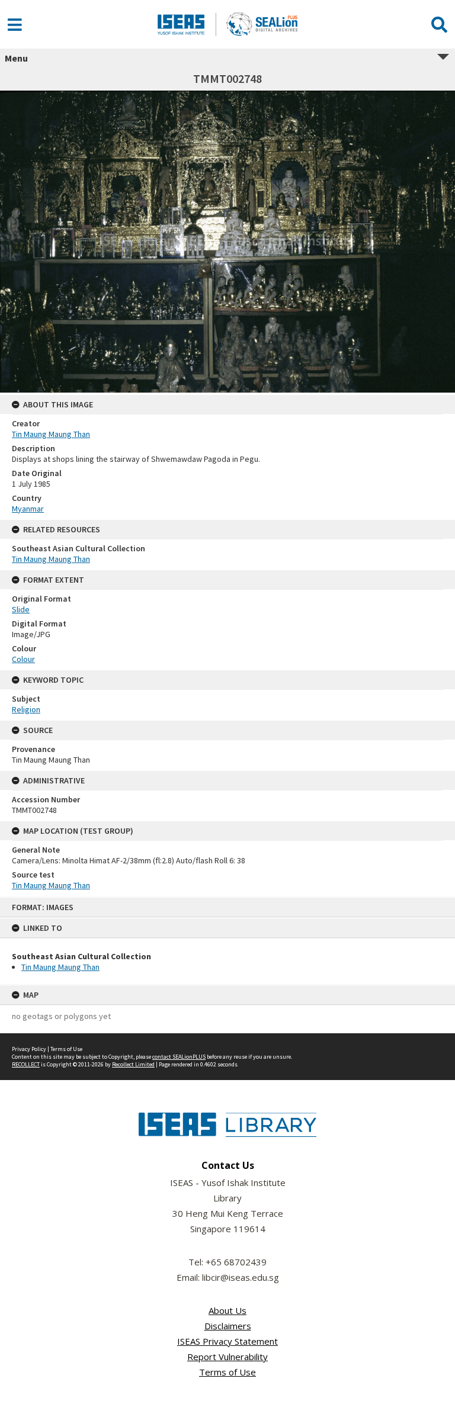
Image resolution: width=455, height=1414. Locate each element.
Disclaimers (227, 1326)
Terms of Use (66, 1049)
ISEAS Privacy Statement (227, 1341)
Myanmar (28, 508)
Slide (21, 609)
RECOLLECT (26, 1064)
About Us (227, 1310)
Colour (23, 659)
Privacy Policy (29, 1049)
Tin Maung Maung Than (60, 967)
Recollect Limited (133, 1064)
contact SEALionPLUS (179, 1056)
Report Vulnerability (227, 1356)
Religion (26, 709)
